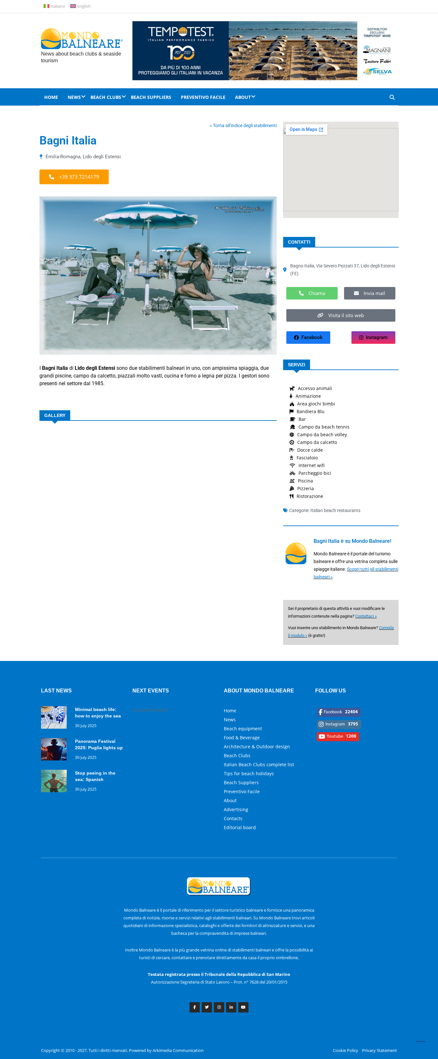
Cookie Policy (345, 1050)
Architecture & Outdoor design (257, 746)
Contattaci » (366, 616)
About (243, 97)
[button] (74, 176)
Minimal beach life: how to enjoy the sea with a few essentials (98, 716)
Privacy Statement (379, 1050)
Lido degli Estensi (102, 157)
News (74, 97)
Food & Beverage (242, 737)
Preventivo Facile (203, 97)
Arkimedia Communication (178, 1050)
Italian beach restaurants (335, 510)
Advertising (236, 809)
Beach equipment (243, 728)
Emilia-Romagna (63, 157)
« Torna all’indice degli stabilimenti (243, 125)
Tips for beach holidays (249, 773)
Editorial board (240, 827)
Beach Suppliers (151, 97)
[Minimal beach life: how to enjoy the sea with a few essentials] (55, 718)
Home (51, 97)
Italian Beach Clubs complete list (259, 764)
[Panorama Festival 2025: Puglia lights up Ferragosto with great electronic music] (55, 750)
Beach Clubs (105, 97)
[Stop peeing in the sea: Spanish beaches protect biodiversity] (55, 782)
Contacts (233, 818)
